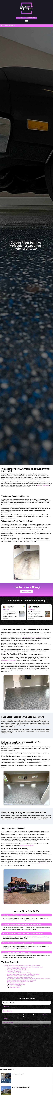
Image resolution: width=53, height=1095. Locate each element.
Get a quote (21, 18)
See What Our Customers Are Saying (20, 973)
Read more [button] (31, 618)
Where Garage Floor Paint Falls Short (17, 970)
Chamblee (45, 1026)
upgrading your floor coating (8, 660)
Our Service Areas (15, 987)
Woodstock (6, 1006)
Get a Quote (26, 591)
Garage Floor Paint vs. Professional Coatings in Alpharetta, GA (22, 965)
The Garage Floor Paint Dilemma (16, 968)
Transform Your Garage (14, 971)
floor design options (23, 819)
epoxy (38, 485)
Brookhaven (26, 1026)
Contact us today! (43, 863)
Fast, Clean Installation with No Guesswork (19, 977)
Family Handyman (31, 541)
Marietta (45, 1014)
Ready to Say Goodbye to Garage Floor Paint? (20, 981)
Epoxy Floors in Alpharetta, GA (21, 1087)
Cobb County (7, 1011)
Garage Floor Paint (23, 242)
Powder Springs (6, 1017)
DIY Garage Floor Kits (18, 1074)
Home (2, 25)
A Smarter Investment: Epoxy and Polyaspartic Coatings (23, 974)
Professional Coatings (25, 245)
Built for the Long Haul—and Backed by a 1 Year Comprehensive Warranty (28, 978)
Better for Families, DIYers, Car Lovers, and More (21, 975)
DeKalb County (8, 1022)
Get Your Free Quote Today (17, 984)
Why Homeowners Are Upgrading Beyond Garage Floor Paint (25, 967)
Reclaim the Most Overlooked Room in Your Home (21, 980)
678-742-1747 (31, 18)
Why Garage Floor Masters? (15, 983)
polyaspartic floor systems (35, 637)
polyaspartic (46, 485)
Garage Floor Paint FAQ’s (14, 986)
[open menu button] (26, 21)
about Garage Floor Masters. (27, 845)
